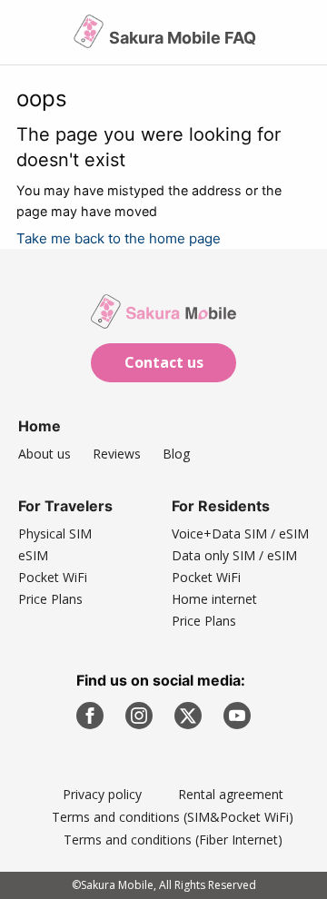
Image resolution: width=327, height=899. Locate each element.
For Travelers (65, 506)
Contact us (163, 362)
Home (39, 426)
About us (44, 453)
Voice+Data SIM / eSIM (240, 533)
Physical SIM (55, 533)
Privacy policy (102, 794)
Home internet (214, 599)
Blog (176, 453)
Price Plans (50, 599)
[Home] (90, 38)
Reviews (117, 453)
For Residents (221, 506)
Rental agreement (230, 794)
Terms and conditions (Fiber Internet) (173, 839)
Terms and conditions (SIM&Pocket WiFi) (172, 816)
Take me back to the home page (118, 238)
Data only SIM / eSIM (234, 555)
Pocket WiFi (52, 577)
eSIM (33, 555)
